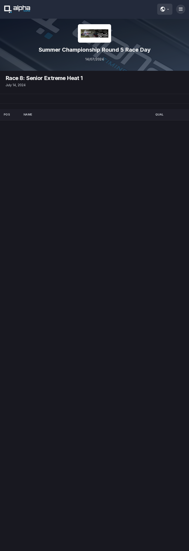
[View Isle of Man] (94, 33)
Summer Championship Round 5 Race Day (94, 49)
